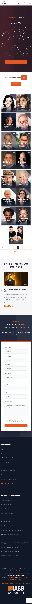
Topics (15, 17)
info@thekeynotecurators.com (16, 579)
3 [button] (15, 310)
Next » (16, 251)
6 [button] (18, 310)
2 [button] (14, 310)
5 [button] (17, 310)
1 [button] (13, 310)
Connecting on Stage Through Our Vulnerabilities (15, 290)
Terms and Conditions (16, 571)
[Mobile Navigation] (30, 2)
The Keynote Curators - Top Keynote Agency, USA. (16, 583)
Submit (16, 425)
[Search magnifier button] (11, 3)
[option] (16, 288)
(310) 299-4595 (10, 577)
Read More (8, 304)
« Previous (4, 248)
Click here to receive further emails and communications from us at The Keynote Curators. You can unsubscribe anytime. (15, 420)
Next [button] (30, 290)
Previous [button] (2, 290)
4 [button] (16, 310)
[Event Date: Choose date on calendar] (5, 380)
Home (10, 17)
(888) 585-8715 (24, 577)
